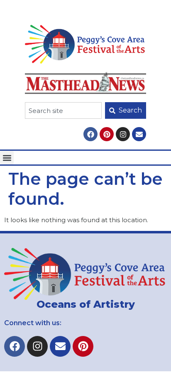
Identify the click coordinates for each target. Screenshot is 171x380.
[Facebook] (90, 134)
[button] (7, 157)
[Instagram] (123, 134)
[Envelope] (139, 134)
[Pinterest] (107, 134)
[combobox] (63, 110)
